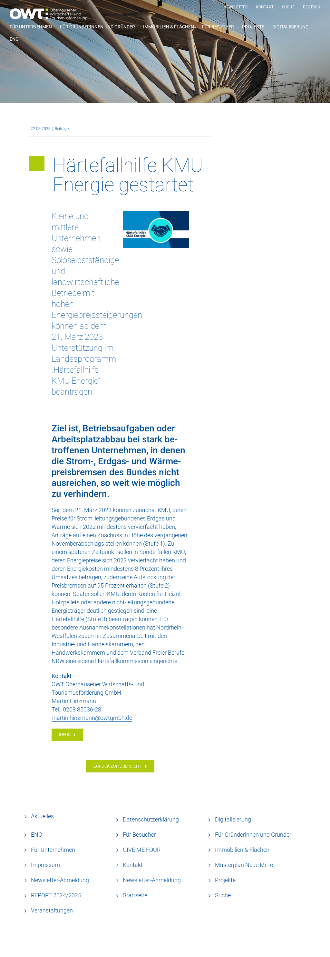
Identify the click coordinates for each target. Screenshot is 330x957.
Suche (223, 895)
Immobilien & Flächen (242, 849)
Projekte (225, 880)
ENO (36, 834)
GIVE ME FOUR (141, 849)
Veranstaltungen (52, 910)
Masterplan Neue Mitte (244, 864)
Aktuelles (42, 816)
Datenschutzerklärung (151, 819)
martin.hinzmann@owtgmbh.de (92, 717)
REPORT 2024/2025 (56, 895)
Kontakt (133, 864)
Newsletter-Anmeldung (152, 880)
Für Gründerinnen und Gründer (253, 834)
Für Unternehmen (53, 849)
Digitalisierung (233, 819)
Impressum (45, 864)
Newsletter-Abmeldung (60, 880)
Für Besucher (139, 834)
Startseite (135, 895)
